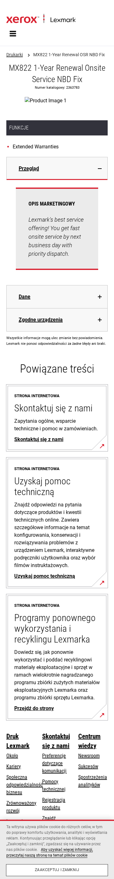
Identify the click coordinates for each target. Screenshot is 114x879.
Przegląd (29, 168)
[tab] (57, 168)
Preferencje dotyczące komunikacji (54, 763)
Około (12, 756)
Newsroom (89, 756)
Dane (24, 297)
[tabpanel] (57, 232)
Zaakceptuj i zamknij (57, 870)
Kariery (13, 766)
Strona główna (18, 8)
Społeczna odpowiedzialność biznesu (24, 784)
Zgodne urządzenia (41, 320)
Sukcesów (88, 766)
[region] (57, 849)
